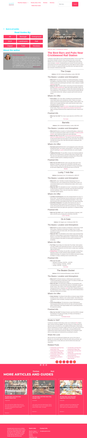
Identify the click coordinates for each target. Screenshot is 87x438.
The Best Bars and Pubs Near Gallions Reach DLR (13, 397)
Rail (77, 322)
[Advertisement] (43, 18)
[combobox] (65, 4)
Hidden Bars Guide (36, 5)
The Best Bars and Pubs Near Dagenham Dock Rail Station (68, 397)
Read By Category (22, 2)
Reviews (45, 2)
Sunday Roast (53, 251)
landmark (52, 84)
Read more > (7, 412)
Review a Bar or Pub (36, 2)
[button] (57, 361)
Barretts (66, 168)
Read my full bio (37, 66)
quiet (67, 288)
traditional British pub (59, 87)
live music (66, 106)
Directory (52, 2)
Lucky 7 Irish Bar (65, 215)
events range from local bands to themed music (70, 107)
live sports (61, 149)
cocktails (57, 63)
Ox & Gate (65, 266)
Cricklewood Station (62, 49)
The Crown (65, 119)
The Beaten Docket (65, 316)
